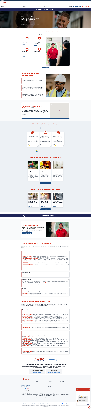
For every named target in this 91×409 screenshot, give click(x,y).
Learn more (30, 206)
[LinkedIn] (25, 388)
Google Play (57, 372)
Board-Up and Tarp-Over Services (27, 256)
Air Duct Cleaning (25, 338)
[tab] (3, 6)
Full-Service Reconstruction (27, 327)
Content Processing (25, 262)
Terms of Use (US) (25, 403)
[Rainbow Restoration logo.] (3, 3)
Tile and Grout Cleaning (26, 345)
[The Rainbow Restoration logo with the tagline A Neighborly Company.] (38, 360)
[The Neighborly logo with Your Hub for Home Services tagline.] (53, 360)
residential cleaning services (29, 336)
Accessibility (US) (48, 403)
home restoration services (30, 311)
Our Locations (62, 381)
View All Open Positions (26, 233)
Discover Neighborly (36, 372)
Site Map (61, 383)
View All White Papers (45, 209)
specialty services (33, 290)
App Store (51, 372)
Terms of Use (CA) (31, 403)
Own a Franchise (50, 383)
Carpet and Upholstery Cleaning (27, 339)
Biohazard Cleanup (25, 293)
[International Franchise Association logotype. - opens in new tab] (25, 390)
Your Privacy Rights (65, 403)
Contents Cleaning (25, 284)
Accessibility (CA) (53, 403)
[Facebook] (22, 388)
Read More (34, 142)
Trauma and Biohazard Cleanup (27, 351)
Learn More (23, 44)
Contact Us (49, 384)
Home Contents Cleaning (26, 341)
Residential (37, 381)
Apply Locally (50, 386)
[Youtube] (27, 388)
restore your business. (43, 282)
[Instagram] (28, 388)
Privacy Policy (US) (36, 403)
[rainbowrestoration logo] (27, 380)
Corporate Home (62, 384)
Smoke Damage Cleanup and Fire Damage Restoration (30, 258)
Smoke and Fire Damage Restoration (28, 320)
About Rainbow (50, 381)
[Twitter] (23, 388)
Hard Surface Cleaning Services (27, 343)
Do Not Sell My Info (58, 403)
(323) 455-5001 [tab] (86, 6)
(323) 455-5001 (25, 383)
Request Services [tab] (77, 6)
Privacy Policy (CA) (42, 403)
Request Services (46, 67)
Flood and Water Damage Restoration (28, 264)
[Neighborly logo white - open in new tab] (2, 0)
